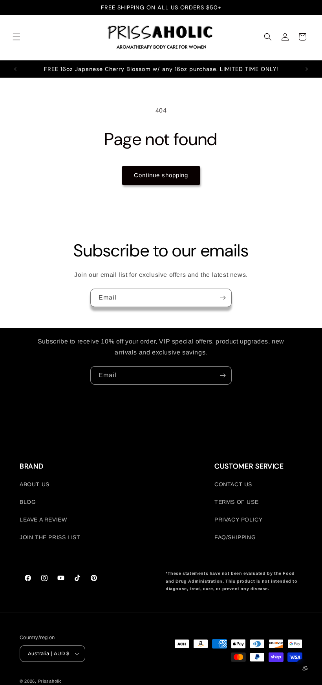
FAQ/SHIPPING (235, 537)
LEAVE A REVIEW (43, 519)
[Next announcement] (306, 69)
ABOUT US (34, 484)
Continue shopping (161, 175)
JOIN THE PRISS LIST (50, 537)
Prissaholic (50, 681)
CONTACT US (233, 484)
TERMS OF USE (236, 502)
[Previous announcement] (15, 69)
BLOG (28, 502)
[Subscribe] (222, 298)
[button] (16, 36)
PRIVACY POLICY (238, 519)
